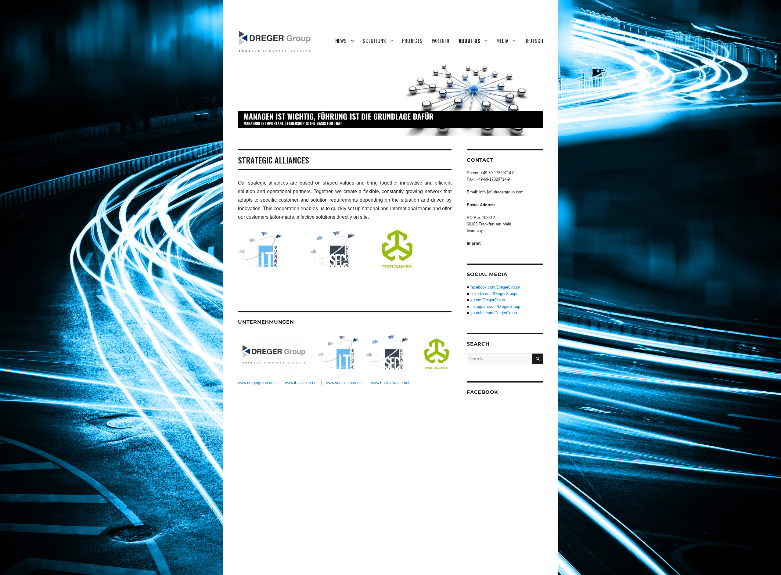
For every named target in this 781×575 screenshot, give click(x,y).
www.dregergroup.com (257, 382)
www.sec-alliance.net (344, 382)
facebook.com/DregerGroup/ (495, 287)
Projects (412, 41)
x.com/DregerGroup (487, 300)
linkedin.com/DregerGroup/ (493, 293)
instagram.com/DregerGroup (495, 306)
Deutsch (533, 41)
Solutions (374, 41)
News (341, 41)
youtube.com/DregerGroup (493, 313)
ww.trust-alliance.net (391, 382)
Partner (440, 41)
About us (469, 41)
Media (502, 41)
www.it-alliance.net (301, 382)
